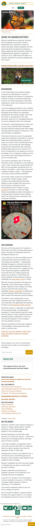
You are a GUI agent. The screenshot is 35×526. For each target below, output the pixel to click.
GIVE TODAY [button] (20, 8)
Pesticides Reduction (8, 407)
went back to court (18, 279)
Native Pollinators (7, 404)
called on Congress (15, 291)
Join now (29, 352)
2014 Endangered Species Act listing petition (16, 389)
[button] (13, 8)
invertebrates (12, 30)
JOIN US (19, 516)
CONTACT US (24, 516)
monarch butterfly (6, 31)
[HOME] (17, 2)
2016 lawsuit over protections (11, 387)
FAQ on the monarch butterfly (11, 391)
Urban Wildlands (6, 409)
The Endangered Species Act (11, 413)
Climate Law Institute (8, 411)
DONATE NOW (8, 359)
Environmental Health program (20, 305)
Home (2, 30)
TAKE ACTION (13, 516)
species (6, 30)
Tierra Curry (12, 418)
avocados (4, 190)
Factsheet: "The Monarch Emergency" (14, 393)
